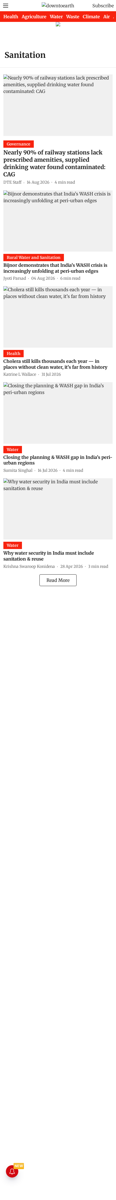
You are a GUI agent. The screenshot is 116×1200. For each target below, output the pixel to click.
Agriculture (34, 16)
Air (106, 16)
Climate (91, 16)
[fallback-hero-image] (58, 105)
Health (10, 16)
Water (56, 16)
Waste (72, 16)
